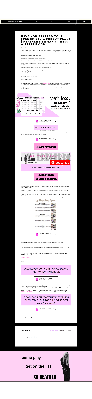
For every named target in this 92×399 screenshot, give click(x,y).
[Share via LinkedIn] (28, 317)
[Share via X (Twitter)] (25, 317)
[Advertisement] (40, 9)
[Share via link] (31, 317)
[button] (76, 24)
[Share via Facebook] (21, 317)
